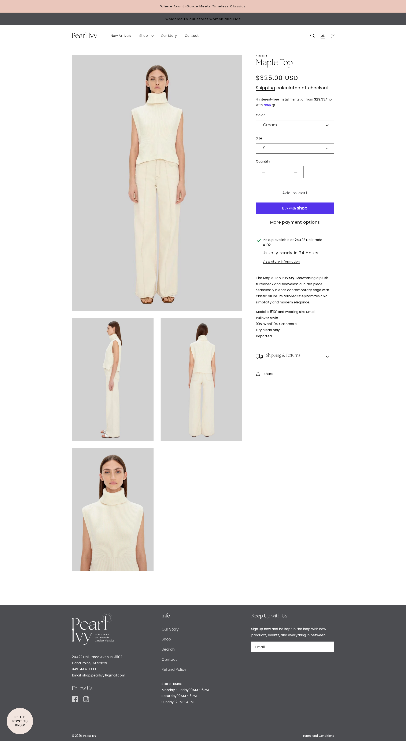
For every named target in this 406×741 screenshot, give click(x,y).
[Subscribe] (328, 647)
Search (168, 649)
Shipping (265, 88)
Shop (166, 639)
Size (259, 138)
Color (260, 115)
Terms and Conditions (318, 736)
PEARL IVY (89, 736)
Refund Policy (174, 669)
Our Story (170, 629)
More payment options (295, 222)
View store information (281, 262)
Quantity (263, 161)
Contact (169, 659)
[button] (146, 36)
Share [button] (268, 373)
